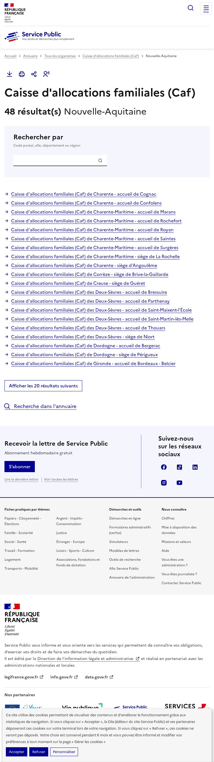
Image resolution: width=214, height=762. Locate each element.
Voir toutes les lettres (61, 479)
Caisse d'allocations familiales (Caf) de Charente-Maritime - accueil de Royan (92, 229)
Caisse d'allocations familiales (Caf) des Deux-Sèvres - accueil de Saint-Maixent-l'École (101, 310)
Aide (165, 550)
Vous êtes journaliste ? (179, 574)
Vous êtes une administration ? (175, 562)
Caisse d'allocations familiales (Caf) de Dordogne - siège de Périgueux (84, 354)
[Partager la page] (34, 74)
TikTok (179, 467)
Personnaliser (64, 751)
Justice (61, 532)
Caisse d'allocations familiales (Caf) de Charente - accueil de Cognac (83, 194)
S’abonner (19, 466)
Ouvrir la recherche (190, 7)
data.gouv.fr (96, 677)
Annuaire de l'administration (132, 577)
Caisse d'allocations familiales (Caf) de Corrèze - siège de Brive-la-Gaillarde (89, 274)
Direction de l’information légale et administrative (85, 659)
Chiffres (168, 518)
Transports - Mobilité (21, 568)
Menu (206, 12)
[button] (46, 74)
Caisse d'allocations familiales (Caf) (110, 56)
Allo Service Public (124, 568)
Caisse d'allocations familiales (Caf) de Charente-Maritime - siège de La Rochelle (95, 256)
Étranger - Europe (70, 541)
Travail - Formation (19, 550)
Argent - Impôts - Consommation (70, 521)
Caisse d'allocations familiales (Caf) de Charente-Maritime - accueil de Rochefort (96, 220)
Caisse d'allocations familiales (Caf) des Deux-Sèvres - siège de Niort (83, 336)
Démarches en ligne (125, 518)
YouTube (179, 482)
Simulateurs (118, 541)
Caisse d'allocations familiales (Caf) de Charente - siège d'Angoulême (84, 265)
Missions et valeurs (176, 541)
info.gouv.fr (61, 677)
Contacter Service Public (181, 583)
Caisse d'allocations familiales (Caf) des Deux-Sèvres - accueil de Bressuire (89, 292)
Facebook (163, 467)
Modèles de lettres (124, 550)
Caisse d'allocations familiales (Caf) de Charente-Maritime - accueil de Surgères (94, 247)
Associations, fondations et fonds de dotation (78, 562)
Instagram (163, 482)
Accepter (16, 751)
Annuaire (30, 56)
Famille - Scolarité (18, 532)
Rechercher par (46, 140)
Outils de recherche (125, 559)
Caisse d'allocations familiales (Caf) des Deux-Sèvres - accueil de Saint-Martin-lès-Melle (102, 319)
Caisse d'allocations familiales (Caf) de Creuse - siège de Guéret (78, 283)
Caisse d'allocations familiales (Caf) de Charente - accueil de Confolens (86, 203)
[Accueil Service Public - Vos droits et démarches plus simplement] (40, 42)
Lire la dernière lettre (21, 479)
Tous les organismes (60, 56)
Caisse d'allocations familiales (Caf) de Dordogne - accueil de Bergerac (85, 345)
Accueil (10, 56)
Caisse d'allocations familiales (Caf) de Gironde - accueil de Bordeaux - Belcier (93, 363)
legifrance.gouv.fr (21, 677)
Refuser (38, 751)
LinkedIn (195, 467)
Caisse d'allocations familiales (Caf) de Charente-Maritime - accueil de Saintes (93, 238)
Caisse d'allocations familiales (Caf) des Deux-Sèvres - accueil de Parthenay (90, 301)
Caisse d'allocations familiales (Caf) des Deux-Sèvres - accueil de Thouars (88, 327)
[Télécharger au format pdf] (9, 74)
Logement (12, 559)
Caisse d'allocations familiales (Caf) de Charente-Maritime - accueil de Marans (93, 211)
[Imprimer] (22, 74)
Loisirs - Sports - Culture (75, 550)
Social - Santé (15, 541)
